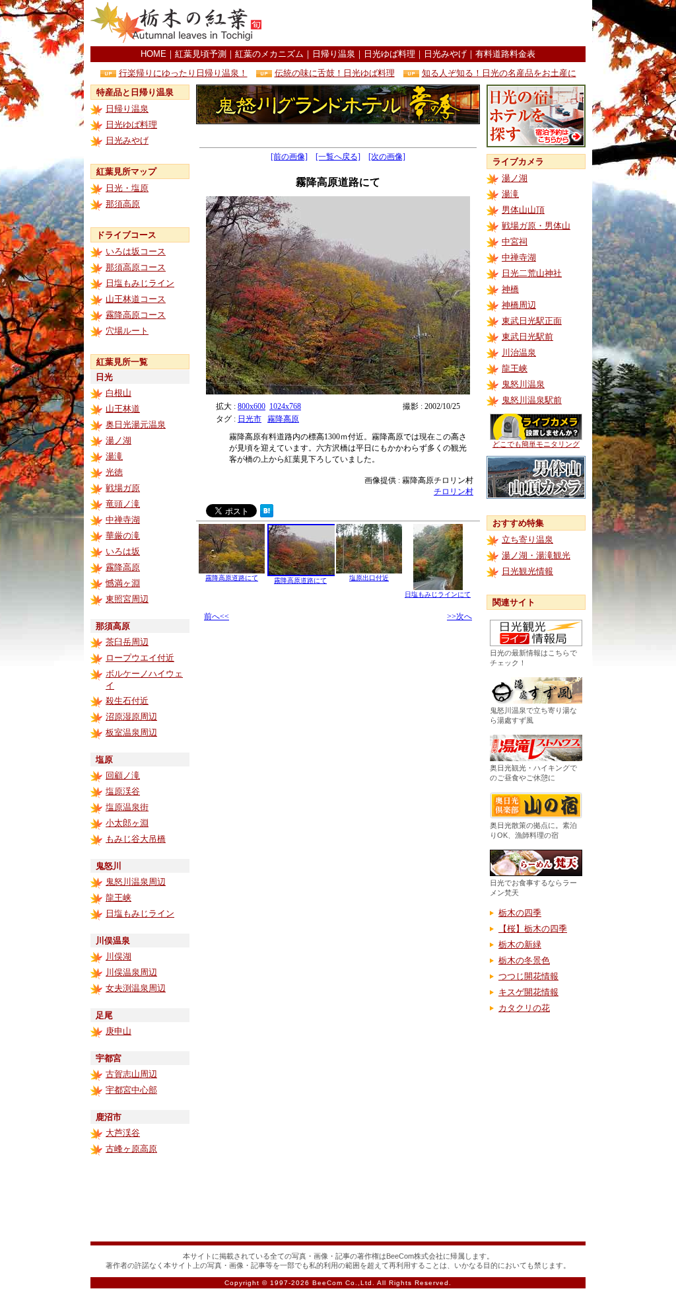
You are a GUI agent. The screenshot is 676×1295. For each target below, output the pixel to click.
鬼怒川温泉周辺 (136, 882)
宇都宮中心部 (131, 1090)
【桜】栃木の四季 (532, 929)
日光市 (249, 419)
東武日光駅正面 (532, 321)
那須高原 (123, 204)
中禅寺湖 (123, 520)
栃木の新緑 (519, 944)
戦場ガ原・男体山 (536, 226)
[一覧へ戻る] (338, 156)
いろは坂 (123, 551)
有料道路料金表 (505, 54)
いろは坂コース (136, 251)
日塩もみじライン (140, 283)
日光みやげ (445, 54)
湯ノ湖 (118, 440)
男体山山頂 (523, 210)
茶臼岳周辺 (127, 642)
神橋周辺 (519, 305)
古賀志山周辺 (131, 1074)
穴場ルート (127, 331)
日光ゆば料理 (389, 54)
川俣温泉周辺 (131, 972)
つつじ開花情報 (528, 976)
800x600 (251, 406)
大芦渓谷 (123, 1133)
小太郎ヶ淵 (127, 823)
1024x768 (285, 406)
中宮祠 (514, 241)
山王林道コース (136, 299)
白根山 (118, 393)
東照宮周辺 (127, 599)
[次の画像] (386, 156)
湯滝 (114, 456)
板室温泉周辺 (131, 732)
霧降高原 (123, 567)
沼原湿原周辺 (131, 717)
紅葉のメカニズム (269, 54)
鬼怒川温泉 (523, 384)
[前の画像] (289, 156)
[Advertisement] (431, 23)
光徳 (114, 472)
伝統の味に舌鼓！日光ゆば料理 (335, 73)
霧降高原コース (136, 315)
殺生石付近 (127, 701)
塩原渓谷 (123, 791)
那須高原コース (136, 267)
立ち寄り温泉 (527, 539)
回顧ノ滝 (123, 775)
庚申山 (118, 1031)
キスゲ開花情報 (528, 992)
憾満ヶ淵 (123, 583)
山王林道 (123, 409)
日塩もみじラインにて (438, 594)
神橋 (510, 289)
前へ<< (216, 616)
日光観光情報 (527, 571)
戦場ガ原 (123, 488)
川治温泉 (519, 352)
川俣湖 (118, 956)
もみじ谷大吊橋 (136, 839)
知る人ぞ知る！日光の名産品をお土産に (499, 73)
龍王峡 (118, 898)
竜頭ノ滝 (123, 504)
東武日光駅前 (527, 337)
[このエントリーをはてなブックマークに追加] (266, 513)
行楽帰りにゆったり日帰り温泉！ (183, 73)
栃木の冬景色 (524, 960)
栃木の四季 (519, 913)
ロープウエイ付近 (140, 658)
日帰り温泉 (333, 54)
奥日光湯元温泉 (136, 424)
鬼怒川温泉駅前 (532, 400)
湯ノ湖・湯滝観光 (536, 555)
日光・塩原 (127, 188)
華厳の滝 (123, 535)
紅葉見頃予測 (200, 54)
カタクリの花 (524, 1008)
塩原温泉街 (127, 807)
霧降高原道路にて (231, 577)
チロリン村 (453, 491)
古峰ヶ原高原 (131, 1149)
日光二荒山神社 (532, 273)
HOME (153, 54)
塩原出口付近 (369, 577)
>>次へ (459, 616)
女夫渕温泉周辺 (136, 988)
